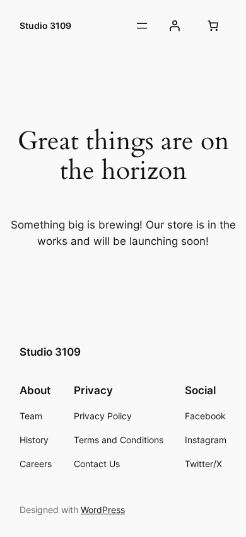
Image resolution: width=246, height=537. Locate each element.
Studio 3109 (45, 25)
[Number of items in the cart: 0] (213, 26)
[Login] (174, 26)
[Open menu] (141, 25)
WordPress (103, 509)
